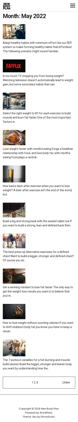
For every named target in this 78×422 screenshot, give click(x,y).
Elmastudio (48, 416)
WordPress (46, 412)
